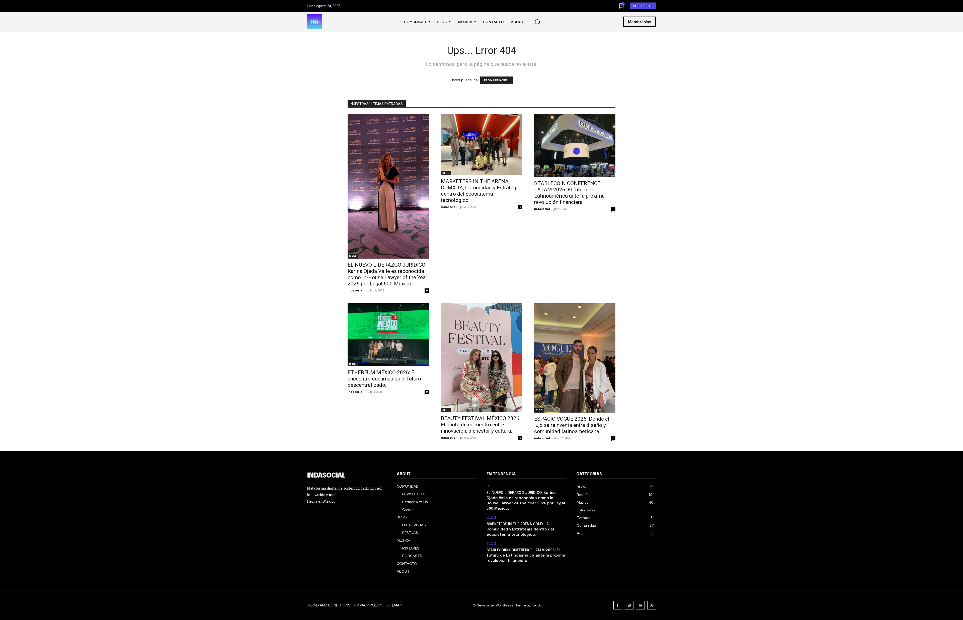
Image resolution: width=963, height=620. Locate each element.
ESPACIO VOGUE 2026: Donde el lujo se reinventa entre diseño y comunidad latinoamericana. (571, 425)
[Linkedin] (640, 605)
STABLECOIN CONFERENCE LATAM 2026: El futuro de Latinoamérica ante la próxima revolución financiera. (569, 192)
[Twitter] (651, 605)
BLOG (352, 256)
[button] (537, 22)
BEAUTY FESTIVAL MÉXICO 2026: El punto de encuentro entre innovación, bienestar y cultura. (480, 424)
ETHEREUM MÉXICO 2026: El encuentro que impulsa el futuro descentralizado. (384, 378)
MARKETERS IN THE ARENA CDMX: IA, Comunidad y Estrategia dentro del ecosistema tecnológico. (480, 190)
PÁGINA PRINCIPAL (496, 80)
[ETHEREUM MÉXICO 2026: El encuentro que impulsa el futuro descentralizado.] (388, 334)
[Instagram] (629, 605)
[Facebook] (617, 605)
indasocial (355, 290)
